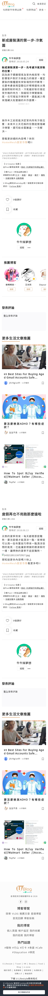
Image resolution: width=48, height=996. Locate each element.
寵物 (43, 175)
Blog (20, 967)
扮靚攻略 (9, 178)
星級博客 (36, 913)
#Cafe (39, 947)
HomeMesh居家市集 (15, 142)
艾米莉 (28, 284)
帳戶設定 (23, 930)
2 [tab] (22, 19)
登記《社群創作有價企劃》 (33, 167)
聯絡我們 (29, 973)
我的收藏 (35, 930)
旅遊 (24, 175)
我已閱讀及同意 (24, 992)
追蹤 (41, 59)
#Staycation (19, 952)
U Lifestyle (8, 963)
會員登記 (41, 3)
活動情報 (20, 178)
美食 (30, 175)
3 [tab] (26, 19)
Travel (19, 963)
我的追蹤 (18, 935)
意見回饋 (18, 918)
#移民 (31, 952)
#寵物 (7, 947)
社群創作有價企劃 (12, 9)
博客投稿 (29, 918)
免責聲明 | (19, 970)
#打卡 (23, 947)
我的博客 (29, 935)
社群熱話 (31, 9)
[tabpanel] (24, 16)
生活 (4, 35)
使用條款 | (29, 970)
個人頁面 (12, 930)
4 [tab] (29, 19)
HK (26, 963)
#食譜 (31, 947)
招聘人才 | (20, 973)
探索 (8, 913)
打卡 (17, 175)
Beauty (33, 963)
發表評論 (11, 315)
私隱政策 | (39, 970)
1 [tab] (18, 19)
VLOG (15, 913)
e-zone (27, 967)
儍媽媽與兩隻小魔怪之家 (12, 284)
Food (42, 963)
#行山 (15, 947)
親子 (37, 175)
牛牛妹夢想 (15, 58)
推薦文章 (25, 913)
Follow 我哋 (15, 186)
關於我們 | (9, 970)
